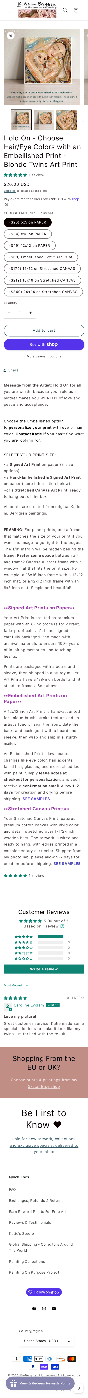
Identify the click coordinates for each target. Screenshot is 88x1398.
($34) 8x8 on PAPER (28, 234)
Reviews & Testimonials (30, 1222)
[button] (10, 10)
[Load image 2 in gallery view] (44, 120)
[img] (15, 998)
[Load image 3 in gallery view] (66, 120)
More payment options (44, 356)
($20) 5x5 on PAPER (27, 222)
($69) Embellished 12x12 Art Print (41, 257)
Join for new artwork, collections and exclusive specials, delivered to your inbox (44, 1145)
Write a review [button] (44, 969)
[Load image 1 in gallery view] (21, 120)
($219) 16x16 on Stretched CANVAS (42, 280)
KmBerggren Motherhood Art (41, 1375)
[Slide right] (83, 121)
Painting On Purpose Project (34, 1272)
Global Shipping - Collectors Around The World (41, 1247)
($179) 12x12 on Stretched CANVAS (42, 268)
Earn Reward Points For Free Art (38, 1211)
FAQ (12, 1189)
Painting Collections (27, 1261)
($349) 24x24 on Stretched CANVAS (43, 292)
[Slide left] (5, 121)
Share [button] (13, 370)
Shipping (10, 190)
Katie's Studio (21, 1233)
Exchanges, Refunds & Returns (36, 1200)
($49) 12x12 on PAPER (29, 245)
